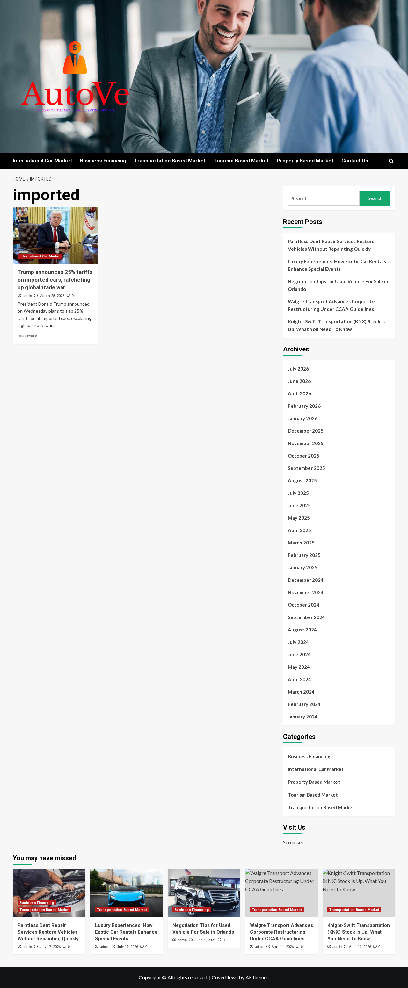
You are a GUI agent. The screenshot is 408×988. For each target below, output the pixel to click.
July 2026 (298, 368)
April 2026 (299, 393)
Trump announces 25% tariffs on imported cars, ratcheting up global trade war (55, 280)
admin (27, 296)
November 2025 (306, 443)
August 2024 (302, 629)
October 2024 (303, 605)
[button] (391, 161)
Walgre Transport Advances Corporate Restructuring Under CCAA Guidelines (331, 305)
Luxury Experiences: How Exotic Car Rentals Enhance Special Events (337, 265)
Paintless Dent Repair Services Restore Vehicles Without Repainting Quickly (331, 245)
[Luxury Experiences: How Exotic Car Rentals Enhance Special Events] (126, 893)
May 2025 (299, 518)
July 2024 (298, 642)
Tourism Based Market (241, 161)
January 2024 (302, 716)
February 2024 (304, 704)
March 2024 (301, 692)
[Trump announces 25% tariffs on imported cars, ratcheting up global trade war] (55, 235)
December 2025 (306, 431)
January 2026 (302, 418)
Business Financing (103, 161)
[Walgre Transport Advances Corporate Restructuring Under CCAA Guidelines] (281, 893)
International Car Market (42, 161)
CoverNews (225, 977)
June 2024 (299, 654)
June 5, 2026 (204, 940)
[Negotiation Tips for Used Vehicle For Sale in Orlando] (204, 893)
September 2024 (306, 617)
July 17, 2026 (50, 947)
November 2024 (306, 592)
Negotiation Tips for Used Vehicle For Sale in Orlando (338, 285)
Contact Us (354, 161)
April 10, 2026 (360, 947)
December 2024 (306, 580)
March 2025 (301, 542)
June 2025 (299, 505)
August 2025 (302, 480)
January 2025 (302, 567)
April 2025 (299, 530)
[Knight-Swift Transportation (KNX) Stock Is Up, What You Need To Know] (359, 893)
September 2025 (306, 468)
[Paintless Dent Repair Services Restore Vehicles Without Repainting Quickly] (49, 893)
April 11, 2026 (283, 947)
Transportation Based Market (170, 161)
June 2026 (299, 381)
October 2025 (303, 455)
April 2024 (299, 679)
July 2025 (298, 493)
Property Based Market (305, 161)
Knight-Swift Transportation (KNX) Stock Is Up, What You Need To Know (336, 325)
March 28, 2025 (51, 296)
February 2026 (304, 406)
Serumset (293, 842)
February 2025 (304, 555)
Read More (27, 335)
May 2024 (299, 667)
